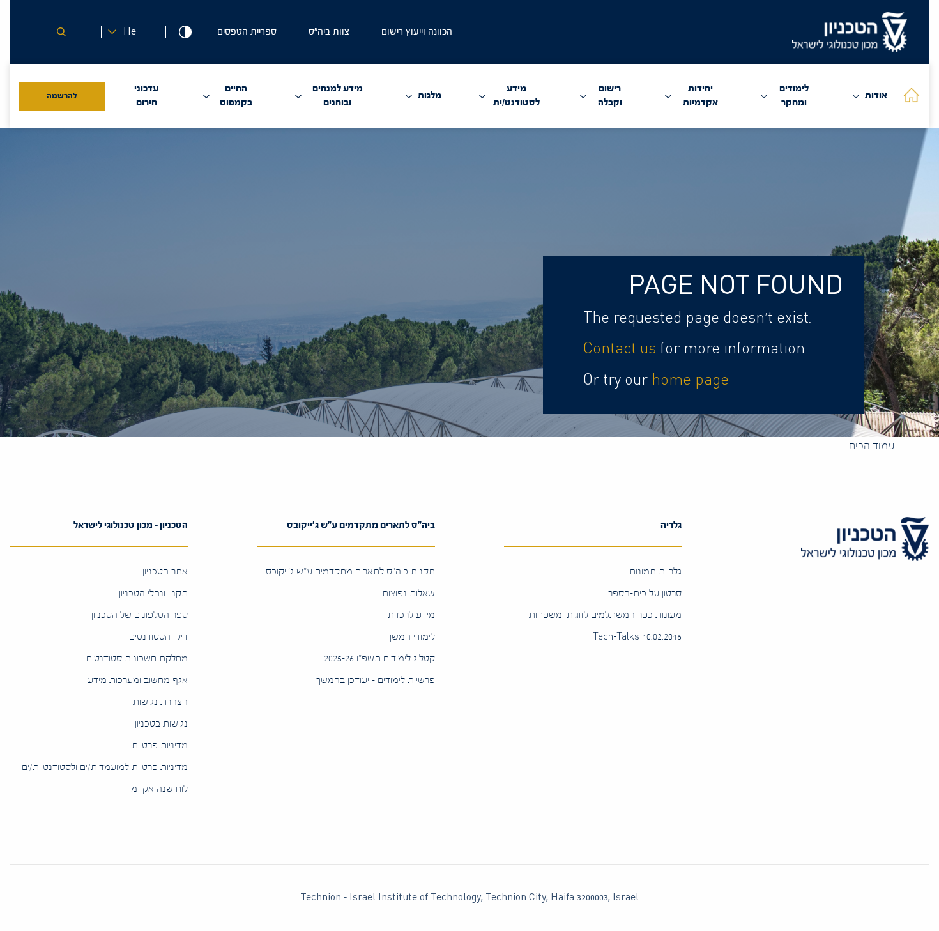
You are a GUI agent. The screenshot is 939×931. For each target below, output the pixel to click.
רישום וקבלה (610, 95)
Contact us (619, 349)
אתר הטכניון (165, 571)
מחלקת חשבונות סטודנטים (137, 658)
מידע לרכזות (411, 615)
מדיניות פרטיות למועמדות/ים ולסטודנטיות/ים (105, 767)
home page (690, 380)
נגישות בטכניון (161, 723)
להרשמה (62, 95)
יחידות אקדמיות (700, 95)
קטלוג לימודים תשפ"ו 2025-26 (379, 658)
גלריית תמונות (655, 571)
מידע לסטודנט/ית (516, 95)
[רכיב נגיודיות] (184, 32)
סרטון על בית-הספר (645, 593)
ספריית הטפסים (247, 31)
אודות (876, 95)
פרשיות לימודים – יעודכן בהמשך (375, 680)
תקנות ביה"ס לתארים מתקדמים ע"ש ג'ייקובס (350, 571)
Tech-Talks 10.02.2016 (637, 636)
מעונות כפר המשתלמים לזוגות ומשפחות (605, 615)
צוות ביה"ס (329, 31)
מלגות (429, 95)
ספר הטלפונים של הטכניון (139, 615)
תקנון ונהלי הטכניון (153, 593)
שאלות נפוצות (408, 593)
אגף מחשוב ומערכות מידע (138, 680)
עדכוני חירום (146, 95)
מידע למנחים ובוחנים (337, 95)
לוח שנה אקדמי (158, 788)
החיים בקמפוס (236, 95)
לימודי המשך (411, 636)
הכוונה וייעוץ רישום (416, 31)
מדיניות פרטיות (160, 745)
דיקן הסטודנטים (158, 636)
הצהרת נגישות (160, 701)
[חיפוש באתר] (61, 32)
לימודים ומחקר (794, 95)
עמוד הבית (871, 446)
